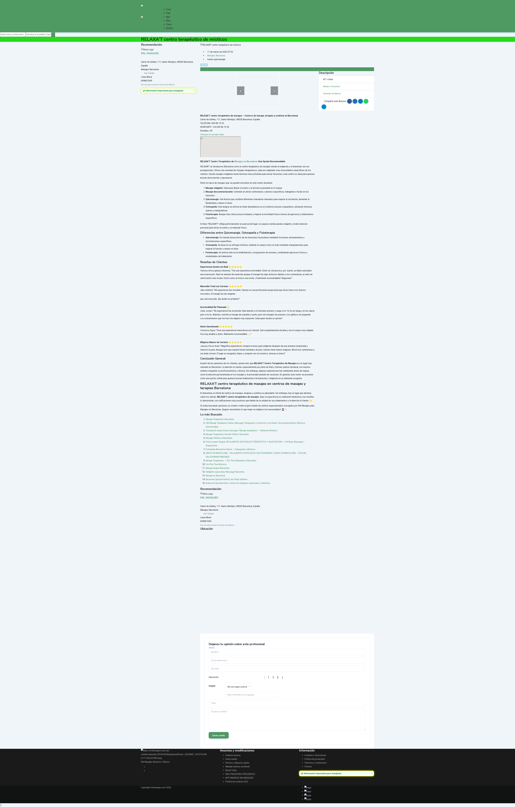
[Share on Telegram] (323, 106)
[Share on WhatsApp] (366, 101)
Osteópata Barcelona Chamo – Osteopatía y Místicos (230, 449)
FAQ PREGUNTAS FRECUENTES (240, 774)
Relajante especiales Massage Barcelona (225, 472)
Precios (308, 766)
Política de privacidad (314, 759)
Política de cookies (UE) (236, 781)
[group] (168, 90)
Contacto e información (315, 755)
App (168, 17)
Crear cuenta (231, 759)
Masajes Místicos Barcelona (219, 438)
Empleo (169, 28)
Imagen (212, 686)
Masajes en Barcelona (245, 161)
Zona (168, 9)
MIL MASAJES (150, 53)
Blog (168, 20)
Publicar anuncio (233, 755)
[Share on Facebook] (349, 101)
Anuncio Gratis (168, 2)
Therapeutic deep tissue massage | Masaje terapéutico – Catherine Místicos (241, 430)
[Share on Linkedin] (360, 101)
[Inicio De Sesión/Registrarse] (161, 5)
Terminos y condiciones (315, 763)
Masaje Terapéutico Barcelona (220, 419)
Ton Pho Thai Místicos (216, 464)
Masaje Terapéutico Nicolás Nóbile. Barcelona (227, 434)
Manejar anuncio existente (237, 766)
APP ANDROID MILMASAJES (239, 778)
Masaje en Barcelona (215, 475)
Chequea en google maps (212, 134)
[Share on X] (355, 101)
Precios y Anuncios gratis (237, 763)
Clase (168, 24)
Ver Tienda (149, 73)
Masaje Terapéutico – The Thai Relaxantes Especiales (231, 460)
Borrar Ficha (230, 770)
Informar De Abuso (332, 93)
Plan (168, 13)
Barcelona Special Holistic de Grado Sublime (226, 479)
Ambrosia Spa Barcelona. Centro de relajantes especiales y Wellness (238, 483)
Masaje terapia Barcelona (217, 468)
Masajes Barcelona (216, 55)
